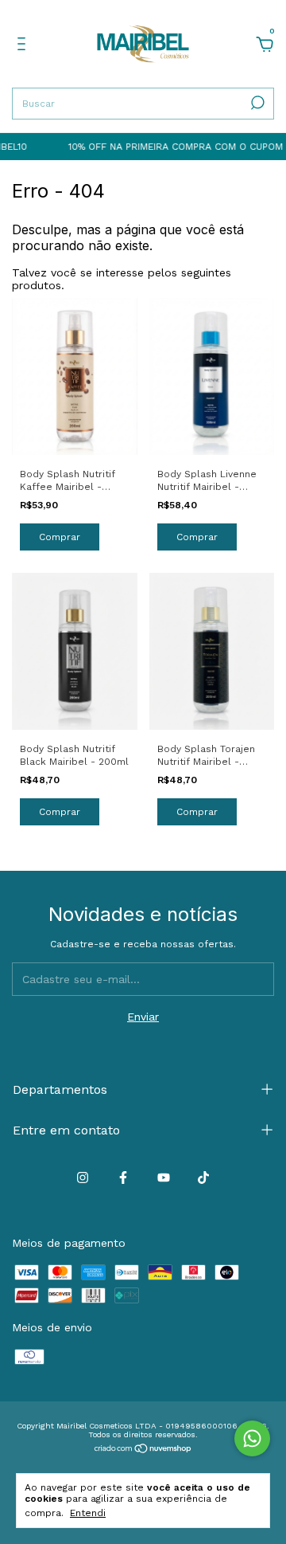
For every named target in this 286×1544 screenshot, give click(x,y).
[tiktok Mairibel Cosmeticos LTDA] (203, 1177)
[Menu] (24, 46)
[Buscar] (256, 103)
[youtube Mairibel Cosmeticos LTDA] (163, 1177)
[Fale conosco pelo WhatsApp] (252, 1438)
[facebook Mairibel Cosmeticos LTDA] (123, 1177)
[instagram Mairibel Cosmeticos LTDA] (82, 1177)
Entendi (88, 1513)
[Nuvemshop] (143, 1450)
